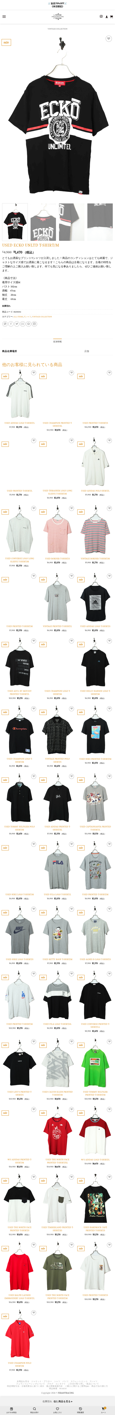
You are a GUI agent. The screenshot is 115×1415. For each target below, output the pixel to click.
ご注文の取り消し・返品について (83, 1384)
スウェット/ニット (79, 1381)
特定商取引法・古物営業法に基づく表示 (25, 1386)
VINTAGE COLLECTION (57, 29)
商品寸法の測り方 (99, 1386)
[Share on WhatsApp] (5, 324)
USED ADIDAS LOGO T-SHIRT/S (95, 626)
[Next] (107, 118)
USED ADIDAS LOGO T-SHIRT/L (19, 423)
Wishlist (63, 1388)
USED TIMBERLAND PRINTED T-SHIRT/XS (57, 1229)
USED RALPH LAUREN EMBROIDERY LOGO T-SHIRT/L (19, 1297)
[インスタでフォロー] (101, 16)
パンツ (65, 1381)
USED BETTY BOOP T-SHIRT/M (57, 959)
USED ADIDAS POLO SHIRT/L (95, 490)
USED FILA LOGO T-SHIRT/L (57, 894)
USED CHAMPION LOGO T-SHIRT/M (57, 692)
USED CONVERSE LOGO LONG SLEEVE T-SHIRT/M (19, 560)
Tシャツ (27, 316)
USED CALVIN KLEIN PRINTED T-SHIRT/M (57, 1093)
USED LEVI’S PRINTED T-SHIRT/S (19, 1093)
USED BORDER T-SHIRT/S (57, 558)
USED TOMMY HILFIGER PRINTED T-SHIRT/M (95, 1093)
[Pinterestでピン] (28, 324)
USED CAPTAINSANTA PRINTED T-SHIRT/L (95, 828)
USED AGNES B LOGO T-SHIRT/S (95, 959)
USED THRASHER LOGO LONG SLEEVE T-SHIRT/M (57, 492)
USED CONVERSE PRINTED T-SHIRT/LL (95, 1025)
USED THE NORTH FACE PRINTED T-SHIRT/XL (57, 1161)
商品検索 (53, 1388)
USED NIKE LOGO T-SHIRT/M (19, 894)
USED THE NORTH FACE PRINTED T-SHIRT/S (19, 1229)
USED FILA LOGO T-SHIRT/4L (57, 1024)
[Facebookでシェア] (11, 324)
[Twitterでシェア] (16, 324)
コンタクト (60, 1384)
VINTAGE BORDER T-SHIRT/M (95, 558)
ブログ (50, 1384)
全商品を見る (23, 1381)
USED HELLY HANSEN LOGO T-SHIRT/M (95, 692)
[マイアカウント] (106, 17)
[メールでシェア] (22, 324)
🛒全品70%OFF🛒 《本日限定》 (57, 5)
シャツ (57, 1381)
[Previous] (7, 118)
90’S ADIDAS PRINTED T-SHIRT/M (20, 1161)
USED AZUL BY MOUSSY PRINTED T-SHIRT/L (20, 692)
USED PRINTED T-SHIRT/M (19, 626)
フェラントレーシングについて (30, 1384)
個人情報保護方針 (54, 1386)
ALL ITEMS (18, 316)
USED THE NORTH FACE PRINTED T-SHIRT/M (57, 1297)
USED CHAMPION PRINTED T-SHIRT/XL (57, 424)
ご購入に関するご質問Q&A (77, 1386)
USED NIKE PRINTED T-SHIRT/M (95, 759)
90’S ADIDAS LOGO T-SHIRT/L (95, 1159)
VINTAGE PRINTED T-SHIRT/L (57, 626)
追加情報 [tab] (57, 341)
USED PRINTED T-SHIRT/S (95, 423)
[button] (4, 16)
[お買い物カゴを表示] (111, 17)
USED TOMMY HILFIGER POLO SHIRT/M (19, 828)
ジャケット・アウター (41, 1381)
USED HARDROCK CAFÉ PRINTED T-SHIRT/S (95, 1229)
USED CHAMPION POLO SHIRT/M (19, 1364)
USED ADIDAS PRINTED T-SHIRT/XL (57, 828)
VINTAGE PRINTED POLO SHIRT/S (57, 760)
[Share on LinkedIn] (34, 324)
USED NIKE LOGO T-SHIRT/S (19, 959)
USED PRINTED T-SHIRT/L (19, 490)
